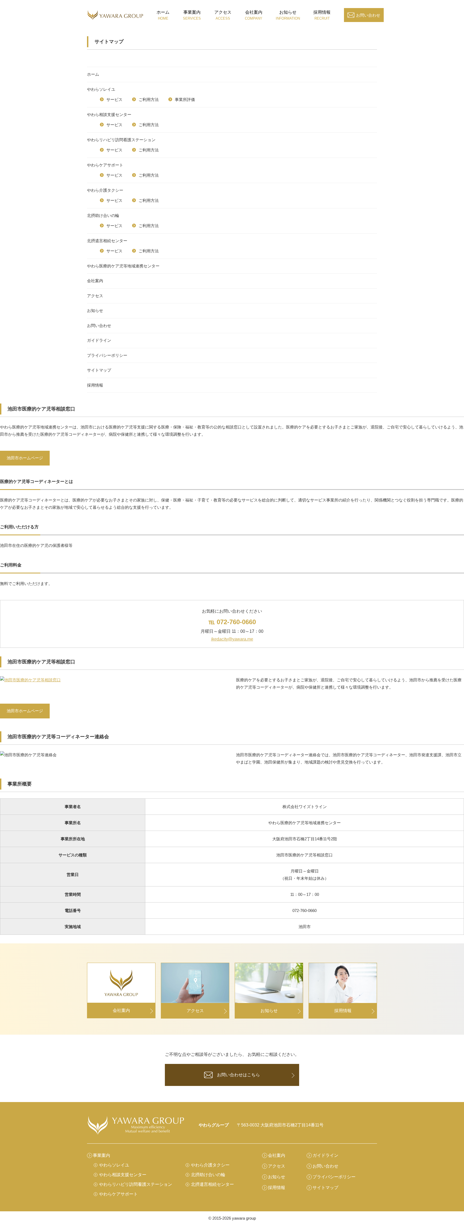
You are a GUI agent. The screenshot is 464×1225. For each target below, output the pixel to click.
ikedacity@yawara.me (232, 639)
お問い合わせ (368, 15)
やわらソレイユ (101, 89)
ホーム (93, 74)
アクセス (95, 295)
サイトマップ (99, 370)
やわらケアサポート (105, 165)
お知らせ (95, 310)
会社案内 (95, 280)
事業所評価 (185, 99)
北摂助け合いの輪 (103, 215)
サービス (114, 99)
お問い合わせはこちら (238, 1075)
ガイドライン (99, 340)
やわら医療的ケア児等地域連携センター (123, 266)
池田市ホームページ (25, 458)
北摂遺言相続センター (107, 240)
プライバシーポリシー (107, 355)
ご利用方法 (149, 99)
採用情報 (95, 385)
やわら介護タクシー (105, 190)
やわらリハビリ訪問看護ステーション (121, 139)
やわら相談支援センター (109, 114)
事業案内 (101, 1155)
